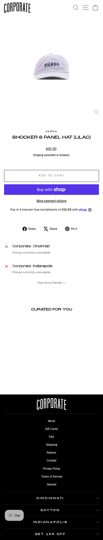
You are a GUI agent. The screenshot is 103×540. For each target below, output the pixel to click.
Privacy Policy (51, 468)
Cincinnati (50, 498)
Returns (51, 452)
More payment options (52, 200)
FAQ (51, 436)
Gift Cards (51, 429)
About (51, 421)
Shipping (38, 155)
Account (51, 484)
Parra (51, 131)
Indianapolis (50, 522)
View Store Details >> (51, 282)
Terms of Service (51, 476)
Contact (51, 460)
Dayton (50, 510)
